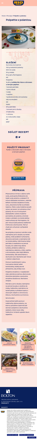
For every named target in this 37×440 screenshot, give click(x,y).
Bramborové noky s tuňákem (28, 363)
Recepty (9, 16)
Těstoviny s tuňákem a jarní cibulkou (9, 369)
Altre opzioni (32, 437)
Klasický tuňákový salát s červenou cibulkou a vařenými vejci (28, 346)
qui (24, 422)
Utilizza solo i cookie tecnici (26, 435)
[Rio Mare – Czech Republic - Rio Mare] (18, 3)
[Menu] (2, 3)
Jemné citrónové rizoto (9, 343)
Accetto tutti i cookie (12, 435)
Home (3, 16)
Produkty (5, 403)
